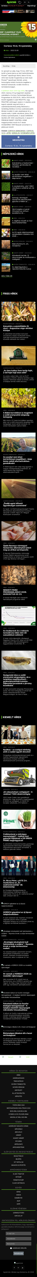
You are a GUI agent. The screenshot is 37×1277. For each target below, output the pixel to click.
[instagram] (18, 1267)
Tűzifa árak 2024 (18, 1105)
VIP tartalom (18, 1162)
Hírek (7, 50)
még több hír (6, 276)
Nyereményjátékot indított (11, 55)
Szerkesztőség (18, 1213)
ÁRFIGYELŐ (18, 1132)
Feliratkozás (18, 1253)
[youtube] (22, 1267)
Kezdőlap (6, 66)
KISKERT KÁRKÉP (18, 1138)
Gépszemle (18, 1129)
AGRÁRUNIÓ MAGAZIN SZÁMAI (18, 1126)
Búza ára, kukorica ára (18, 1111)
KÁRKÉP (18, 1135)
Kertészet (18, 1090)
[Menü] (24, 2)
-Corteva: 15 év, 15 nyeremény (18, 143)
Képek (19, 1192)
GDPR (18, 1204)
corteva (29, 131)
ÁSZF (18, 1201)
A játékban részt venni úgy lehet (13, 91)
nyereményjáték (28, 133)
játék (8, 133)
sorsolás (16, 133)
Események (18, 1198)
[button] (19, 2)
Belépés (18, 1159)
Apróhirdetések (18, 1147)
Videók (18, 1195)
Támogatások (18, 1081)
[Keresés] (28, 2)
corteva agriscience (17, 131)
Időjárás (18, 1141)
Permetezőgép (18, 1180)
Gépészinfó (18, 1144)
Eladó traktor (18, 1174)
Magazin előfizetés (18, 1165)
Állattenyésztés (18, 1093)
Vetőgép (18, 1177)
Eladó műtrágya (19, 1183)
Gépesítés (18, 1096)
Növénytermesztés (18, 1084)
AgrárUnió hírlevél (20, 1248)
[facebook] (14, 1267)
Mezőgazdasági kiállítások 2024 (18, 1108)
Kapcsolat (18, 1216)
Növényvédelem (18, 1087)
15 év (3, 133)
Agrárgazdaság (18, 1078)
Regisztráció (18, 1156)
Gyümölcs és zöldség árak (18, 1114)
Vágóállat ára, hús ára (18, 1117)
